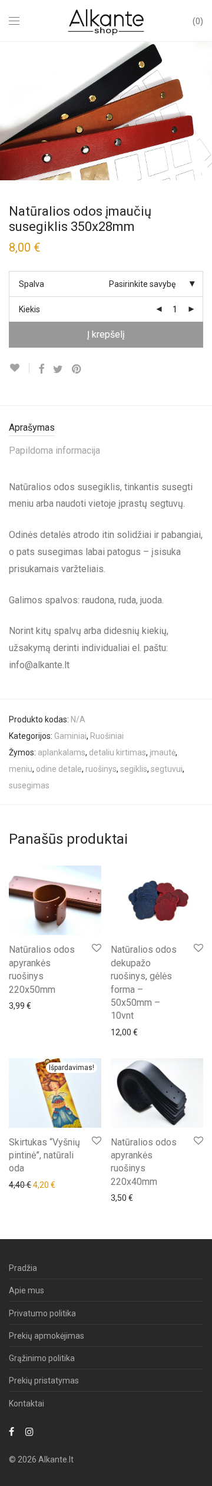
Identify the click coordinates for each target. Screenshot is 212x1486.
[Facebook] (11, 1431)
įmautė (162, 752)
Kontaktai (26, 1403)
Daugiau (18, 1005)
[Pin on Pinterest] (77, 369)
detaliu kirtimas (117, 752)
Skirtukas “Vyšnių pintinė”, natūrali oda (44, 1155)
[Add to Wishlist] (19, 368)
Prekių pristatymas (44, 1380)
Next (201, 110)
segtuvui (167, 769)
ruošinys (101, 769)
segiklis (133, 769)
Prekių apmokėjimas (46, 1335)
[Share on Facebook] (41, 369)
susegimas (29, 785)
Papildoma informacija (54, 450)
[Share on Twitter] (58, 369)
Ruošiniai (107, 736)
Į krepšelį (106, 334)
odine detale (59, 769)
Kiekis (29, 309)
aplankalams (61, 752)
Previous (11, 110)
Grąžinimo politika (42, 1358)
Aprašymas (32, 427)
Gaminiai (70, 736)
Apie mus (26, 1290)
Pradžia (23, 1268)
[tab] (106, 428)
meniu (20, 769)
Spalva (31, 284)
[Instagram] (29, 1431)
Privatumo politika (42, 1313)
